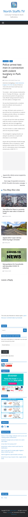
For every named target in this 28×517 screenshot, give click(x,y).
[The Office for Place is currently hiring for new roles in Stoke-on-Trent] (14, 194)
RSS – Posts (4, 497)
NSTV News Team (16, 80)
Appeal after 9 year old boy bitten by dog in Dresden (12, 239)
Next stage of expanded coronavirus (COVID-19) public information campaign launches (13, 183)
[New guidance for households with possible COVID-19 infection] (14, 249)
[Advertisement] (14, 39)
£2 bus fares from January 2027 (9, 444)
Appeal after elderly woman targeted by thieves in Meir (14, 176)
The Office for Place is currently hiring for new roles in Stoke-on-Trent (14, 211)
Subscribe (5, 352)
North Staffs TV (14, 11)
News (11, 61)
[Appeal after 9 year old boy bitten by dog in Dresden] (14, 223)
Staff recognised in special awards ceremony (12, 454)
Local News (5, 61)
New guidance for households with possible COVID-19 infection (13, 266)
